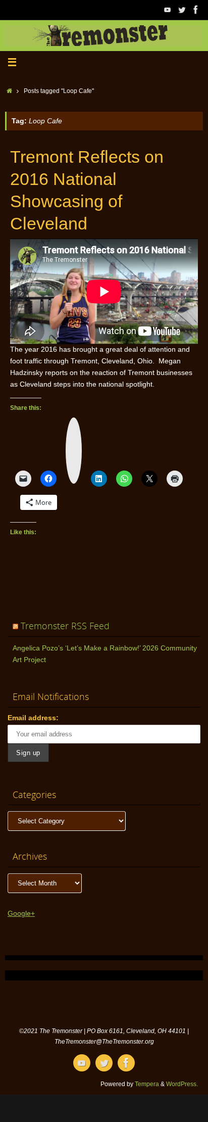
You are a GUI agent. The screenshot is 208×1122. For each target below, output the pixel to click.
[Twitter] (182, 10)
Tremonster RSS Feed (65, 626)
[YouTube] (168, 10)
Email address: (33, 718)
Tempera (147, 1084)
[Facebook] (196, 10)
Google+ (21, 913)
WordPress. (182, 1084)
